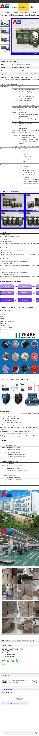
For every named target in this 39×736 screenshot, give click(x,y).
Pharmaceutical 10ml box (28, 640)
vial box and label (8, 640)
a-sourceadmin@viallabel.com (18, 456)
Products (22, 7)
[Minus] (36, 693)
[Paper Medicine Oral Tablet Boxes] (34, 681)
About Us (33, 7)
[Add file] (2, 733)
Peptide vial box (17, 640)
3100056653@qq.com (16, 479)
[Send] (36, 733)
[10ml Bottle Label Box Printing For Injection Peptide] (4, 681)
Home (14, 7)
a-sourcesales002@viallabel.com (19, 470)
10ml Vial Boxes (16, 12)
